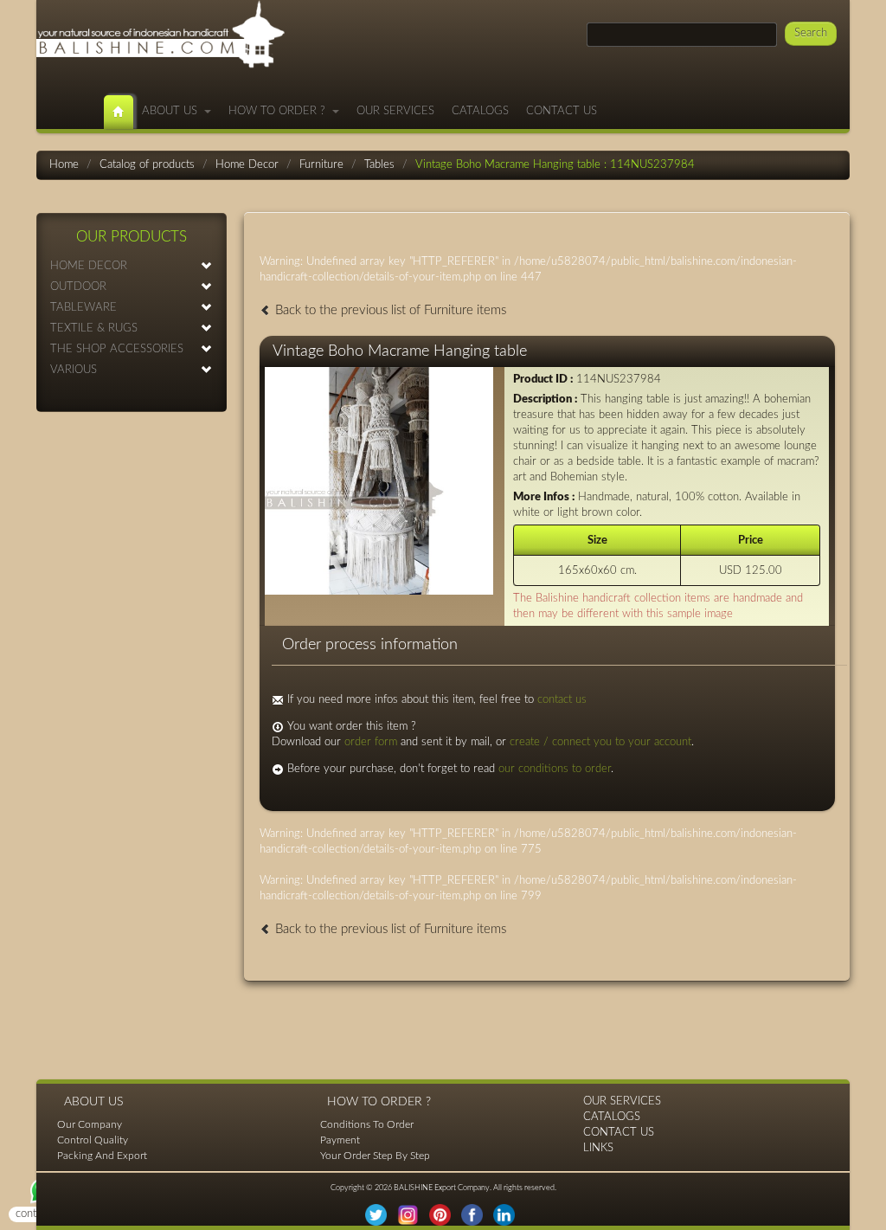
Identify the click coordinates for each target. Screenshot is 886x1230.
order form (370, 742)
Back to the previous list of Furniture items (389, 310)
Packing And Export (102, 1155)
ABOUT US (173, 111)
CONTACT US (561, 111)
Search (810, 33)
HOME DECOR (88, 266)
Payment (340, 1140)
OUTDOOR (78, 287)
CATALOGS (480, 111)
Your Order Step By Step (375, 1155)
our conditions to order (554, 769)
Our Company (89, 1124)
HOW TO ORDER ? (280, 111)
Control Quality (92, 1140)
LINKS (598, 1148)
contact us (562, 699)
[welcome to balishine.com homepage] (118, 112)
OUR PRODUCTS (131, 236)
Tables (379, 165)
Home (64, 165)
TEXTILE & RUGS (94, 328)
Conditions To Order (367, 1124)
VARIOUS (73, 370)
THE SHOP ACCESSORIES (116, 349)
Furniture (321, 165)
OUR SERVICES (395, 111)
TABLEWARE (83, 307)
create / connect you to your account (600, 742)
